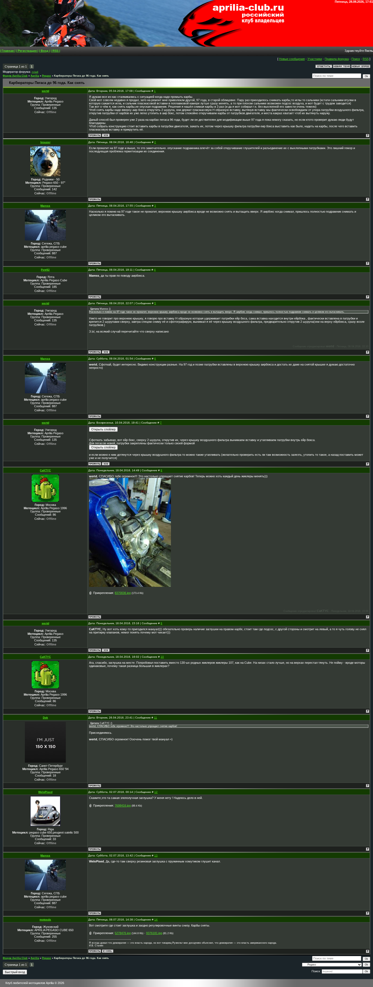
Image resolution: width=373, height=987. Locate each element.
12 (156, 791)
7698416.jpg (123, 805)
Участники (314, 59)
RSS (366, 59)
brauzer (45, 142)
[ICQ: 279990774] (105, 135)
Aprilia (35, 75)
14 (156, 919)
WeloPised (45, 791)
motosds (45, 919)
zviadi (35, 72)
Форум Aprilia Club (15, 75)
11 (155, 717)
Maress (45, 205)
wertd (45, 90)
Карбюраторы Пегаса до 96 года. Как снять (81, 75)
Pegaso (46, 75)
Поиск (355, 59)
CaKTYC (45, 470)
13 (156, 855)
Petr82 (45, 269)
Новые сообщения (292, 59)
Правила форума (337, 59)
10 (162, 656)
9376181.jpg (154, 933)
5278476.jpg (123, 933)
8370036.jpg (123, 592)
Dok (45, 717)
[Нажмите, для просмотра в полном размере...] (130, 585)
